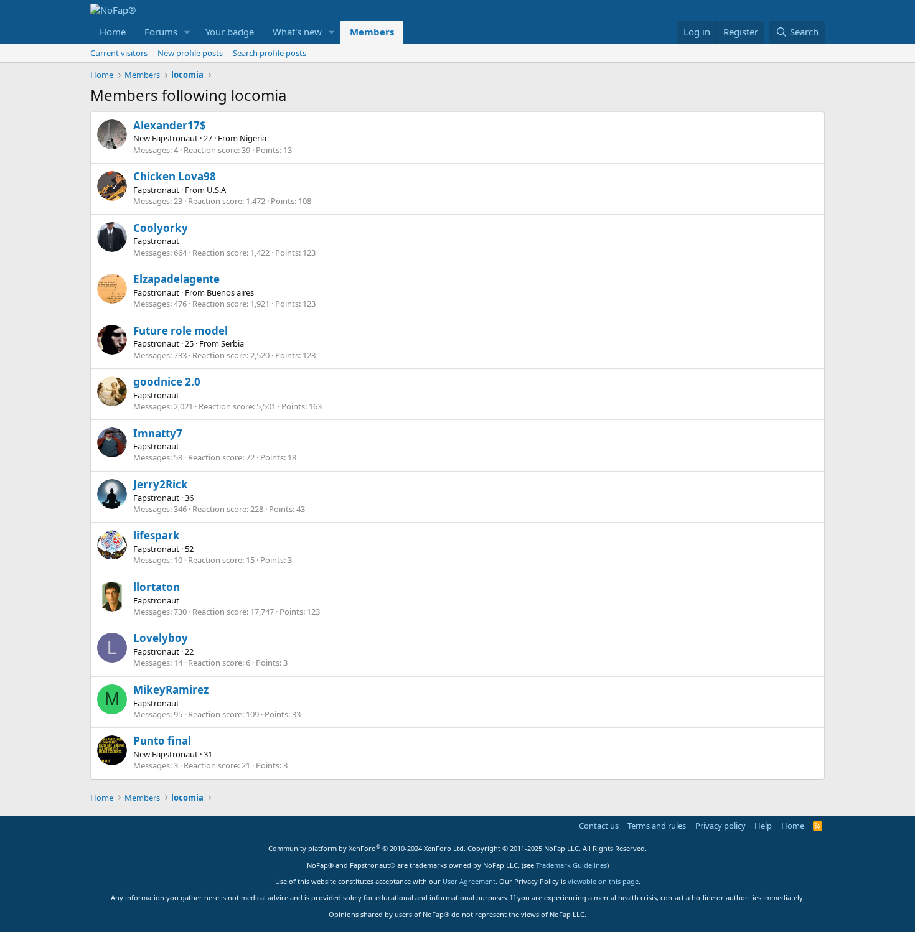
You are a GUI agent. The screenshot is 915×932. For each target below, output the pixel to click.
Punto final (162, 741)
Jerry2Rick (160, 484)
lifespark (156, 535)
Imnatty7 (157, 433)
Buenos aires (230, 292)
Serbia (232, 343)
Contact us (599, 825)
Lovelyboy (160, 638)
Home (113, 32)
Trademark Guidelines (571, 865)
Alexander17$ (169, 125)
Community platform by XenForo (367, 848)
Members (372, 32)
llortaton (156, 587)
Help (763, 825)
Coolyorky (160, 228)
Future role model (180, 331)
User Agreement (469, 881)
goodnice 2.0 (166, 382)
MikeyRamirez (171, 690)
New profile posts (190, 52)
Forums (160, 32)
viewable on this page (603, 881)
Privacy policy (720, 825)
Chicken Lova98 (174, 176)
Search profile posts (269, 52)
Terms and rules (656, 825)
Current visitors (119, 52)
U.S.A (216, 189)
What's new (297, 32)
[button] (187, 32)
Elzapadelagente (176, 279)
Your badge (229, 32)
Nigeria (253, 138)
